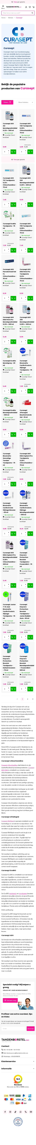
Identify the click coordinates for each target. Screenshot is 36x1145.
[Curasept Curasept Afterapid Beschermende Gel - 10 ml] (26, 402)
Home (3, 18)
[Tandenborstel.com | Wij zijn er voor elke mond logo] (13, 7)
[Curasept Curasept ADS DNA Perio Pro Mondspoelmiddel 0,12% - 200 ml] (9, 309)
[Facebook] (5, 1112)
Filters (6, 102)
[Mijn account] (26, 7)
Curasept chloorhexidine (9, 765)
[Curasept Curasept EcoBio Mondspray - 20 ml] (9, 353)
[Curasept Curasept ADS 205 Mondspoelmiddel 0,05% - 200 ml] (26, 309)
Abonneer (31, 1028)
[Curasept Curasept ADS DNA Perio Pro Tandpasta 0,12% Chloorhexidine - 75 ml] (26, 261)
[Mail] (31, 1112)
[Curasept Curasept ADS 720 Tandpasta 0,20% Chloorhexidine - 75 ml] (26, 115)
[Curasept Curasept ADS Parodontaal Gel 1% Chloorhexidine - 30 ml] (9, 261)
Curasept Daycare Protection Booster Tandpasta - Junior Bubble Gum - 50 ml (25, 611)
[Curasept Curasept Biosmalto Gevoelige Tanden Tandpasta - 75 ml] (9, 445)
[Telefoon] (26, 1112)
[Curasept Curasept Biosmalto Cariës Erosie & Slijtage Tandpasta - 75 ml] (26, 353)
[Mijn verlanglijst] (30, 7)
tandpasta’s (13, 893)
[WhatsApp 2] (20, 1112)
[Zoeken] (32, 13)
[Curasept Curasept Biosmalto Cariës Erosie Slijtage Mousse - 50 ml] (9, 495)
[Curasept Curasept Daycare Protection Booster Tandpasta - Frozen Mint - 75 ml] (26, 545)
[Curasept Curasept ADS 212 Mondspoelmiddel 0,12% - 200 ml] (9, 115)
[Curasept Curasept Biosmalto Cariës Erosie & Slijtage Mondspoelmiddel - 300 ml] (26, 495)
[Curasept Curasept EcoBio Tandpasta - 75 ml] (9, 216)
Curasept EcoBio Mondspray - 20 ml (9, 363)
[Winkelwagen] (33, 7)
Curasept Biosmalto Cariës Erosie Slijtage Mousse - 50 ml (9, 507)
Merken (10, 18)
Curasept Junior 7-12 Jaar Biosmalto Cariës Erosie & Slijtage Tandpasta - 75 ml (9, 611)
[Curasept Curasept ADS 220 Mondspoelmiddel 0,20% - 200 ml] (26, 170)
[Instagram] (10, 1112)
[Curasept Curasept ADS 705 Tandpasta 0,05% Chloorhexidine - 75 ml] (26, 216)
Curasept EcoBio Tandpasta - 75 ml (9, 226)
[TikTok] (15, 1112)
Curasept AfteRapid (7, 821)
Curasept (19, 18)
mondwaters (23, 893)
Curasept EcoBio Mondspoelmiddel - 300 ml (10, 412)
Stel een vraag (11, 1000)
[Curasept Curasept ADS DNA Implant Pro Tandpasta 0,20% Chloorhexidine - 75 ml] (26, 445)
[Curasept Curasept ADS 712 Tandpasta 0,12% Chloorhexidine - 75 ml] (9, 170)
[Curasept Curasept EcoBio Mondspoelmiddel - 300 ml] (9, 402)
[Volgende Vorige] (33, 699)
